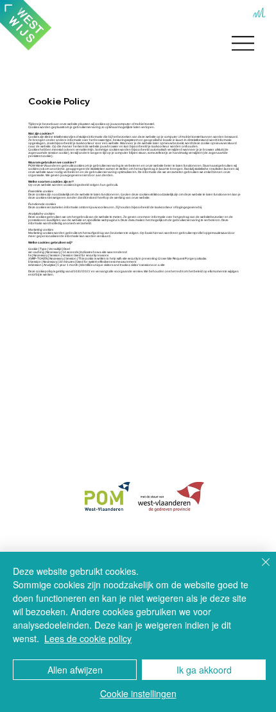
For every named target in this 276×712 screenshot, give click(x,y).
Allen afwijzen (75, 669)
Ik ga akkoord (204, 669)
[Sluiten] (258, 569)
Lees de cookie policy (88, 638)
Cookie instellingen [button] (138, 693)
